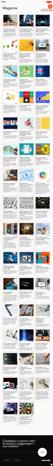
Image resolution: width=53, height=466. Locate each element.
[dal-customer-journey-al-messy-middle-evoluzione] (26, 20)
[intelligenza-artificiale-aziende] (10, 258)
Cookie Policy (48, 460)
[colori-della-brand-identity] (26, 97)
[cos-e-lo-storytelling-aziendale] (43, 149)
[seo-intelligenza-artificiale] (43, 71)
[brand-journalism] (43, 383)
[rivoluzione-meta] (26, 335)
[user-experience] (10, 359)
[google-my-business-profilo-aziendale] (26, 149)
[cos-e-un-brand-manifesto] (43, 123)
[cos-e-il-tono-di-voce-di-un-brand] (43, 97)
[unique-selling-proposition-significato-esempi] (10, 45)
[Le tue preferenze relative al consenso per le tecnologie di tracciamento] (51, 464)
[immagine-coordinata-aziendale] (26, 359)
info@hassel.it (7, 460)
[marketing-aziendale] (43, 203)
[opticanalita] (26, 229)
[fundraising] (43, 310)
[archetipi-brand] (43, 175)
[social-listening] (26, 284)
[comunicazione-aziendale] (26, 383)
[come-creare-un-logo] (43, 284)
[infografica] (10, 284)
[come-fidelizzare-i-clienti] (10, 71)
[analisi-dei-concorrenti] (10, 203)
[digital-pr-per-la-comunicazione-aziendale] (10, 408)
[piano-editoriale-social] (43, 229)
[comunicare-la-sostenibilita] (10, 229)
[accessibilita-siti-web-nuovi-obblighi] (26, 175)
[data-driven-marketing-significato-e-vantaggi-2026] (43, 20)
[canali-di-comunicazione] (26, 258)
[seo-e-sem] (10, 310)
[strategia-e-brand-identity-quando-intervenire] (10, 149)
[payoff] (26, 203)
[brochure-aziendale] (26, 310)
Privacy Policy (44, 460)
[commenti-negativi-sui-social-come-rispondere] (10, 97)
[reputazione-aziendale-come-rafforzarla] (10, 175)
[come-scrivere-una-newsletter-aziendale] (43, 45)
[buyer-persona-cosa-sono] (10, 123)
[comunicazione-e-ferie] (26, 123)
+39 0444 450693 (17, 460)
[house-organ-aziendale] (10, 335)
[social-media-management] (10, 383)
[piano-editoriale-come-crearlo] (10, 20)
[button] (46, 7)
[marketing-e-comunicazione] (43, 258)
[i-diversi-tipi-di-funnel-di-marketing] (26, 71)
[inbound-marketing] (43, 335)
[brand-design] (43, 359)
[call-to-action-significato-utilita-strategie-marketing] (26, 45)
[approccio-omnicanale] (26, 408)
